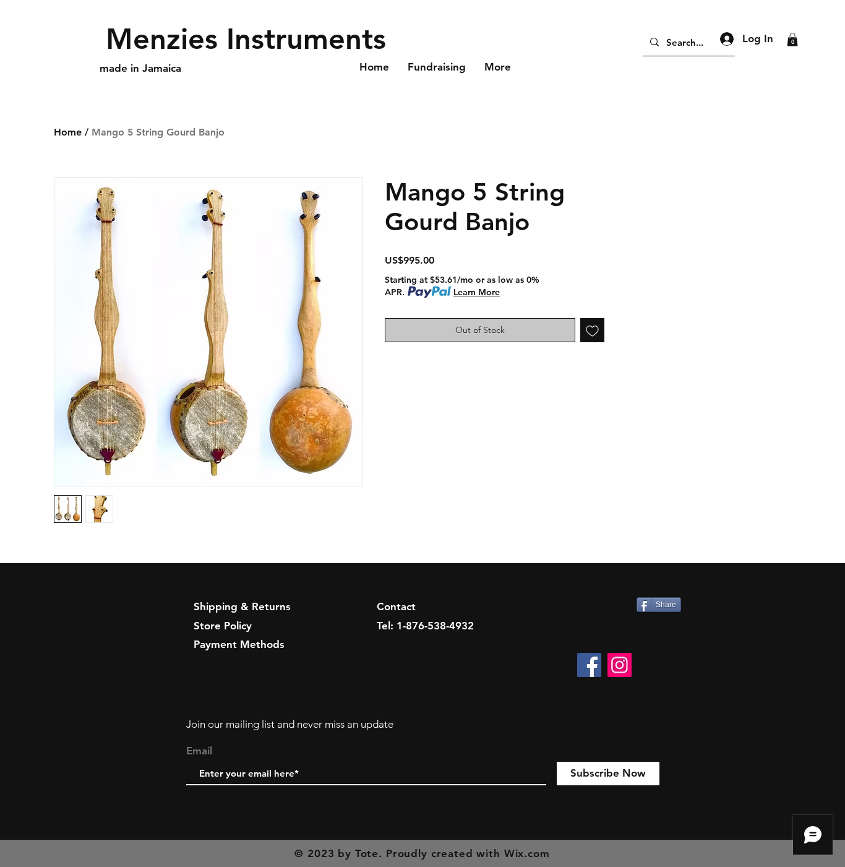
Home (68, 132)
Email (199, 751)
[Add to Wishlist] (592, 330)
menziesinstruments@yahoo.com (457, 644)
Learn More (476, 292)
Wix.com (527, 853)
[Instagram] (619, 665)
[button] (792, 39)
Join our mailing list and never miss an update (289, 724)
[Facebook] (589, 665)
